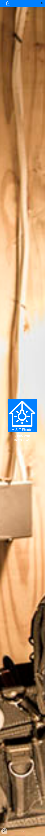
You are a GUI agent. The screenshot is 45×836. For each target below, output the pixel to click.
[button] (3, 3)
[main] (22, 438)
